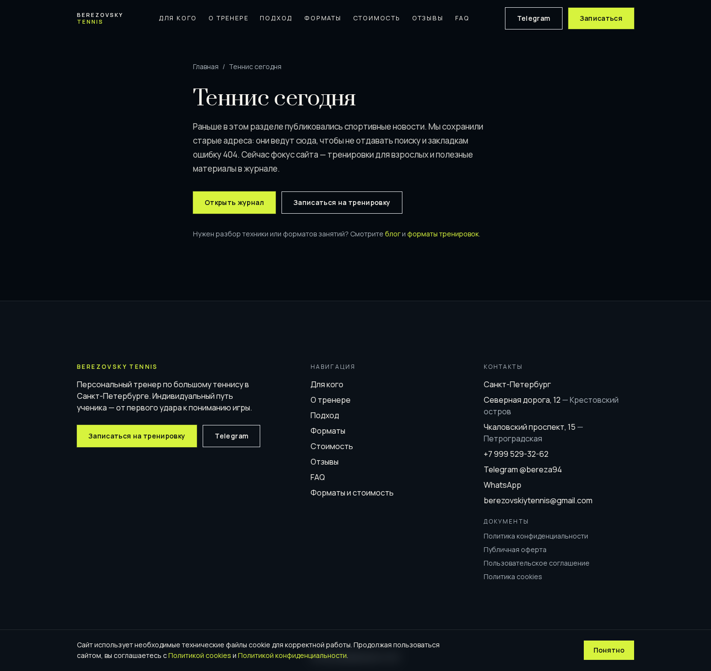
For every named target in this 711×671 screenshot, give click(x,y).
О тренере (228, 18)
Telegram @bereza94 (523, 469)
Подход (276, 18)
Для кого (178, 18)
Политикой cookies (199, 655)
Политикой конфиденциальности (292, 655)
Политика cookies (513, 576)
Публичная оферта (515, 549)
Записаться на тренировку (342, 202)
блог (392, 233)
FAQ (462, 18)
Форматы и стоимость (352, 492)
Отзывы (428, 18)
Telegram (533, 18)
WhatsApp (502, 485)
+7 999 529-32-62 (516, 454)
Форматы (322, 18)
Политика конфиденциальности (536, 535)
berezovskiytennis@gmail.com (538, 500)
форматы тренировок (443, 233)
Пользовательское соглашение (537, 563)
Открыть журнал (234, 202)
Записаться (601, 18)
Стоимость (376, 18)
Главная (206, 66)
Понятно (608, 650)
